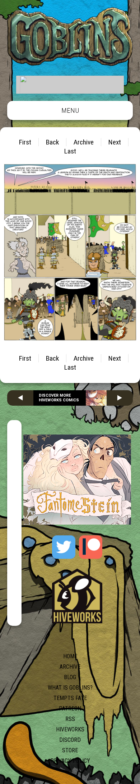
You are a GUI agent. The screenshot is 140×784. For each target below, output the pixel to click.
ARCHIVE (70, 666)
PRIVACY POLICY (70, 760)
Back (52, 142)
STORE (70, 750)
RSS (70, 719)
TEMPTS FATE (70, 698)
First (25, 142)
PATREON (70, 708)
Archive (84, 142)
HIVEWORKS (70, 729)
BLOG (70, 677)
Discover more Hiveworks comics (59, 397)
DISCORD (70, 739)
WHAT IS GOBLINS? (70, 687)
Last (70, 151)
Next (114, 142)
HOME (70, 656)
